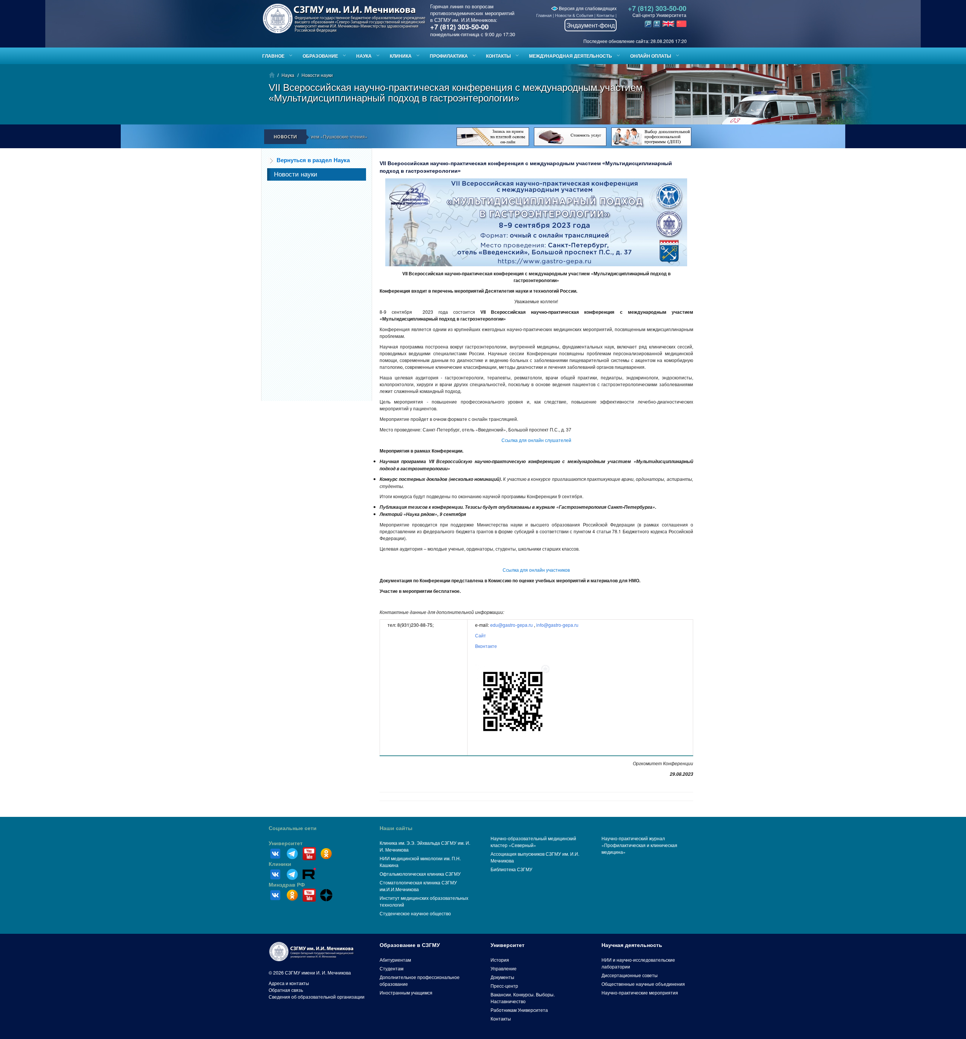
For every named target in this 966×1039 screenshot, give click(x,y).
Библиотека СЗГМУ (511, 869)
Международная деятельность (570, 55)
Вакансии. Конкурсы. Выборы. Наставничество (523, 997)
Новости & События (574, 15)
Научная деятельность (631, 945)
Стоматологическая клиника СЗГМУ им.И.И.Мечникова (418, 885)
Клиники (280, 864)
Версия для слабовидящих (587, 8)
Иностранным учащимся (406, 992)
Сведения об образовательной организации (317, 996)
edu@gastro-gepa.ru (511, 625)
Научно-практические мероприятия (639, 992)
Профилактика (449, 55)
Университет (286, 843)
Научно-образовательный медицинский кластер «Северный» (533, 841)
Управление (504, 968)
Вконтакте (486, 646)
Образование (320, 55)
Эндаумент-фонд (590, 25)
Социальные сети (293, 828)
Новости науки (317, 75)
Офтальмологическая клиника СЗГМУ (420, 873)
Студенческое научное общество (415, 913)
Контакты (605, 15)
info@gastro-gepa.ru (557, 625)
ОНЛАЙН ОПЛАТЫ (650, 55)
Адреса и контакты (289, 983)
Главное (273, 55)
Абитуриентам (395, 959)
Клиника (401, 55)
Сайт (480, 635)
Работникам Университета (519, 1010)
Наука (364, 55)
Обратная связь (286, 990)
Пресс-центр (504, 985)
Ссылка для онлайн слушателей (536, 440)
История (500, 959)
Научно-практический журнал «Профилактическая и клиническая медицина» (639, 845)
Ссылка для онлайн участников (536, 569)
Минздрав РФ (287, 885)
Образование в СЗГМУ (410, 945)
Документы (502, 977)
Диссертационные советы (629, 975)
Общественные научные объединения (643, 984)
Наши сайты (396, 828)
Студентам (391, 968)
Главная (544, 15)
